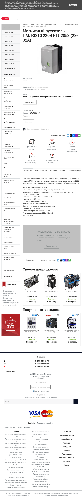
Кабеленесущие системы (40, 469)
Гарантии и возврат (34, 19)
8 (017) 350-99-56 (42, 364)
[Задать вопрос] (78, 12)
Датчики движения (7, 169)
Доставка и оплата (22, 19)
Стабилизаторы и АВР (9, 158)
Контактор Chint (15, 457)
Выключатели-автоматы (15, 470)
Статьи (42, 19)
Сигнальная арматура (7, 175)
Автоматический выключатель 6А (15, 440)
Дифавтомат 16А (16, 452)
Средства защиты (10, 253)
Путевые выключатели (8, 145)
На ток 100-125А (9, 50)
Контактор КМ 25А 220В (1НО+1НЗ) (51, 331)
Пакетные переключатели (41, 437)
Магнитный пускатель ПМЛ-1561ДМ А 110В (71, 290)
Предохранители (9, 193)
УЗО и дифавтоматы (16, 472)
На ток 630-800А (9, 63)
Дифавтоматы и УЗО (9, 86)
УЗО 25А (16, 465)
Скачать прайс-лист (41, 391)
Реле (5, 163)
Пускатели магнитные (15, 467)
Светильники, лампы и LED (8, 132)
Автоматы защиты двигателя (7, 99)
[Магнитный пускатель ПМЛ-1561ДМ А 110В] (72, 281)
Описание (28, 171)
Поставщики (67, 454)
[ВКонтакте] (73, 135)
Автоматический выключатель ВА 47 (15, 435)
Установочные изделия (9, 181)
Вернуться (30, 260)
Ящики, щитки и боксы (9, 247)
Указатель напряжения (41, 474)
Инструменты (8, 242)
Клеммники (7, 215)
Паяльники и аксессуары (8, 275)
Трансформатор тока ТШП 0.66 (15, 462)
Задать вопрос (51, 246)
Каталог (16, 432)
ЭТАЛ (25, 81)
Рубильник (40, 457)
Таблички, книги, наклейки (9, 258)
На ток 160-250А (9, 54)
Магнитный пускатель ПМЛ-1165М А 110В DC (51, 290)
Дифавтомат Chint (15, 455)
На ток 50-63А (8, 41)
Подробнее (27, 116)
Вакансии (66, 450)
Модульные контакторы (8, 92)
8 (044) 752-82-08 (42, 366)
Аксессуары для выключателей (9, 113)
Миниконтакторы (9, 74)
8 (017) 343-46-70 (42, 361)
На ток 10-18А (8, 32)
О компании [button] (13, 19)
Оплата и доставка (57, 171)
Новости (66, 461)
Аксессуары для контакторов (9, 69)
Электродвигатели (10, 209)
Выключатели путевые (40, 434)
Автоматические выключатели (9, 80)
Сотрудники (66, 447)
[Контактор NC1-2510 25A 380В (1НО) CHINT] (72, 322)
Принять (73, 5)
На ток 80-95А (8, 45)
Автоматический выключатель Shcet (15, 448)
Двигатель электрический (41, 462)
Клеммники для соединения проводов (40, 465)
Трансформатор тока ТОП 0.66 (15, 460)
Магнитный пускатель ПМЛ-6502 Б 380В (31, 290)
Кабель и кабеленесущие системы (9, 221)
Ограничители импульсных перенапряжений (9, 120)
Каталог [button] (6, 18)
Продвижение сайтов (45, 423)
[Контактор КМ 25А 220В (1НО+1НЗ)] (51, 322)
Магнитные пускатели (39, 87)
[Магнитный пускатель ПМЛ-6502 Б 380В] (31, 281)
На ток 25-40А (39, 89)
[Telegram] (68, 135)
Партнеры (66, 443)
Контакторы (16, 475)
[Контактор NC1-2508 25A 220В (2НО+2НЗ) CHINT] (31, 322)
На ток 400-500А (9, 59)
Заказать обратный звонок (40, 387)
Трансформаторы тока (10, 203)
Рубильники (7, 198)
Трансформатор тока (40, 459)
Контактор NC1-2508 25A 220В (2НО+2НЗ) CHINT (31, 331)
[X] (71, 135)
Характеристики (41, 171)
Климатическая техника (9, 265)
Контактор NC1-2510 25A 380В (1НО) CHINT (71, 331)
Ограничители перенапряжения (16, 482)
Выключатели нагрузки (8, 107)
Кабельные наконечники (8, 237)
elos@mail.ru (10, 371)
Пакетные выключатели (8, 151)
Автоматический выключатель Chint (15, 444)
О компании (66, 432)
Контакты (48, 19)
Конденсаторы (9, 270)
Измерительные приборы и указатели (9, 229)
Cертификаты (67, 439)
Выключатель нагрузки (16, 477)
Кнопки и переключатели (9, 139)
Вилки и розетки (9, 127)
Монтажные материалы (8, 188)
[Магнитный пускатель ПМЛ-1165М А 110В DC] (51, 281)
